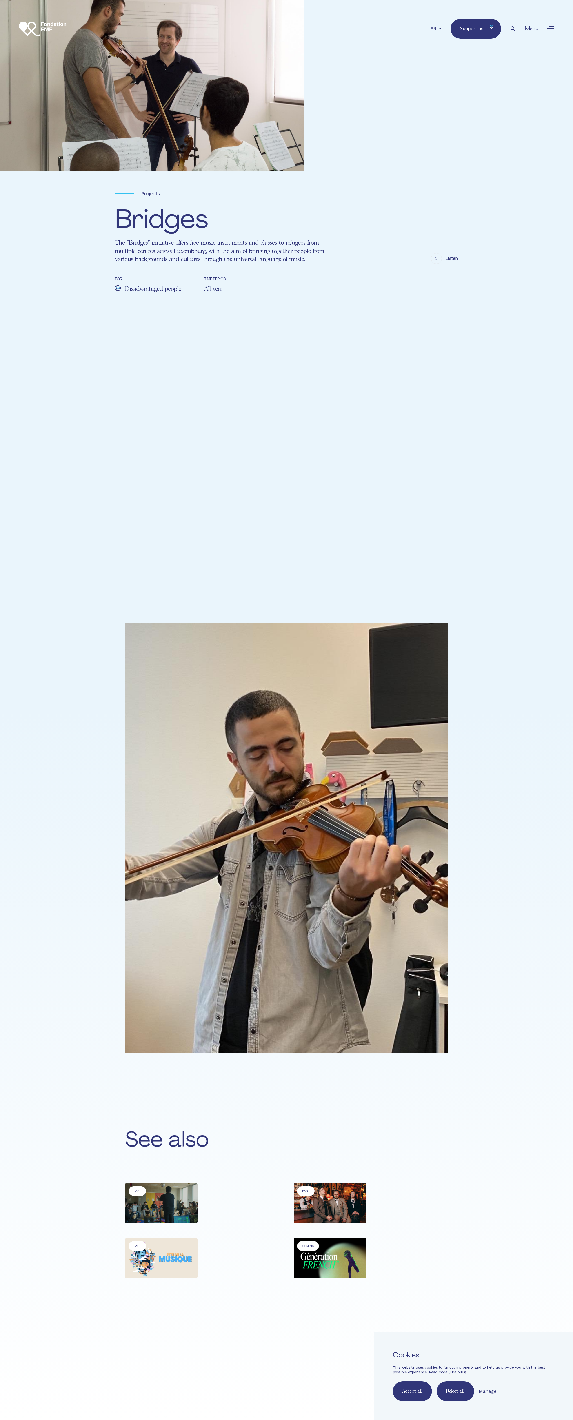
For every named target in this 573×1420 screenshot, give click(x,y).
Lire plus (457, 1372)
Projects (150, 193)
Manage (488, 1391)
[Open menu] (549, 28)
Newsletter (285, 1370)
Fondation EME (283, 1349)
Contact (261, 1370)
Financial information (361, 1370)
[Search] (513, 28)
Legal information (318, 1370)
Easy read (239, 1370)
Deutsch (271, 1386)
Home (239, 1349)
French (235, 1386)
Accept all (412, 1391)
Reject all (455, 1391)
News (360, 1349)
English (252, 1386)
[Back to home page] (42, 29)
